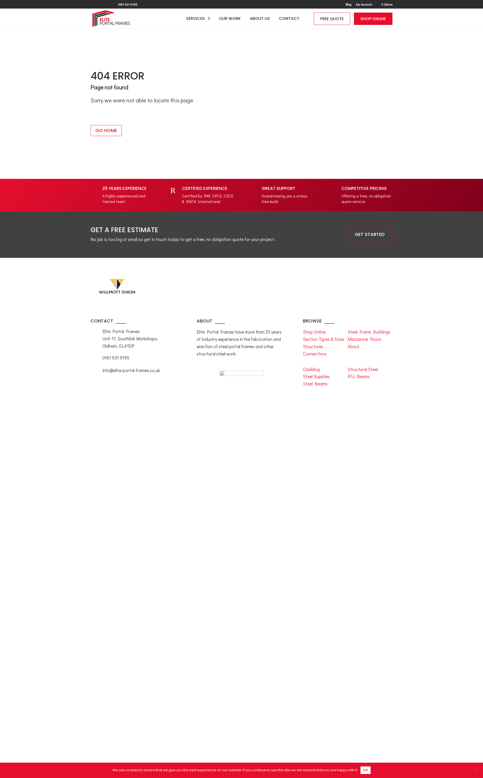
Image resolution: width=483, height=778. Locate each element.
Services (195, 19)
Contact (289, 19)
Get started (370, 234)
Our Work (230, 19)
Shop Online (373, 19)
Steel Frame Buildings (369, 332)
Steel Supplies (316, 376)
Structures (313, 346)
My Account (364, 4)
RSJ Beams (359, 376)
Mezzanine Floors (364, 339)
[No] (476, 770)
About (353, 346)
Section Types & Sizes (323, 339)
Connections (315, 354)
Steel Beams (315, 384)
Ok (365, 770)
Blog (348, 4)
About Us (260, 19)
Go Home (106, 130)
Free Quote (332, 19)
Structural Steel (363, 369)
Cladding (311, 369)
